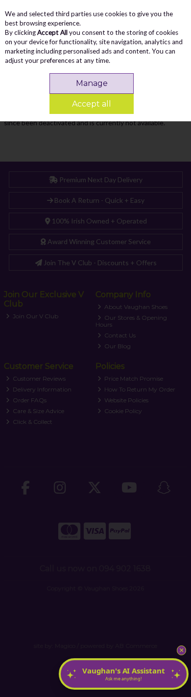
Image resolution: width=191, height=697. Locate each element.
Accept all (91, 104)
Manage (92, 83)
